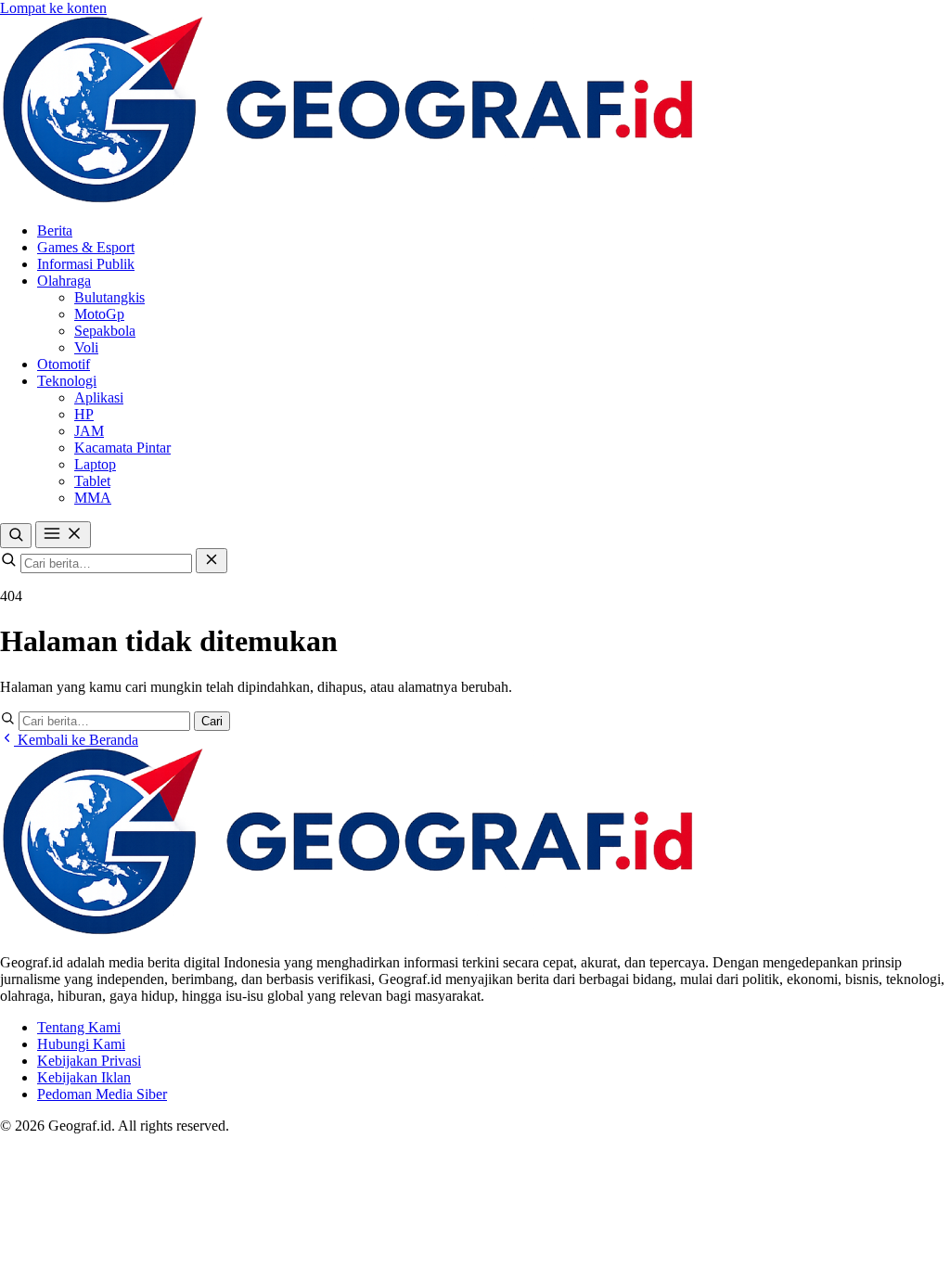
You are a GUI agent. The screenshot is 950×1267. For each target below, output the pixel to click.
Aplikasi (98, 397)
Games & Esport (86, 247)
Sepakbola (104, 331)
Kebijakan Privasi (89, 1061)
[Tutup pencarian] (211, 560)
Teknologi (66, 381)
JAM (89, 431)
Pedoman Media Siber (102, 1094)
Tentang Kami (79, 1027)
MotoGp (99, 314)
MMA (92, 498)
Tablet (92, 481)
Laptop (95, 464)
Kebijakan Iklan (84, 1077)
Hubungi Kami (81, 1044)
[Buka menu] (63, 534)
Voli (86, 347)
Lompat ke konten (53, 8)
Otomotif (63, 364)
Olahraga (64, 280)
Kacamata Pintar (122, 447)
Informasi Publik (86, 264)
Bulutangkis (109, 297)
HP (84, 414)
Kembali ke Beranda (76, 740)
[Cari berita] (16, 535)
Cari (212, 721)
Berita (54, 230)
